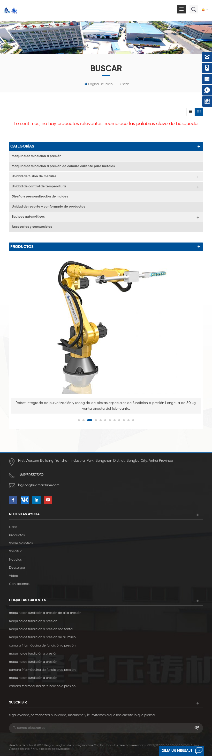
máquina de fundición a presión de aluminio (42, 637)
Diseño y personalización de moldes (40, 196)
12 (133, 420)
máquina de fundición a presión (37, 156)
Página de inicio (100, 84)
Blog (196, 745)
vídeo (13, 576)
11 (128, 420)
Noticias (15, 559)
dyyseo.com (180, 745)
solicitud (15, 551)
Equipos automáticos (28, 216)
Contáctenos (19, 584)
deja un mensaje (177, 751)
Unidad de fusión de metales (34, 176)
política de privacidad (55, 748)
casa (13, 527)
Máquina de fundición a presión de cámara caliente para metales (63, 166)
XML (35, 748)
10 (124, 420)
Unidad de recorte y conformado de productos (48, 206)
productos (17, 535)
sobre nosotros (21, 543)
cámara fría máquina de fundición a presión (42, 645)
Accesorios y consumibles (32, 227)
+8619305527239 (30, 475)
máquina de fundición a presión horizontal (41, 629)
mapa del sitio (20, 748)
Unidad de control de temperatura (39, 186)
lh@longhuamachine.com (38, 485)
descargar (17, 567)
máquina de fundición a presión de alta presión (45, 613)
